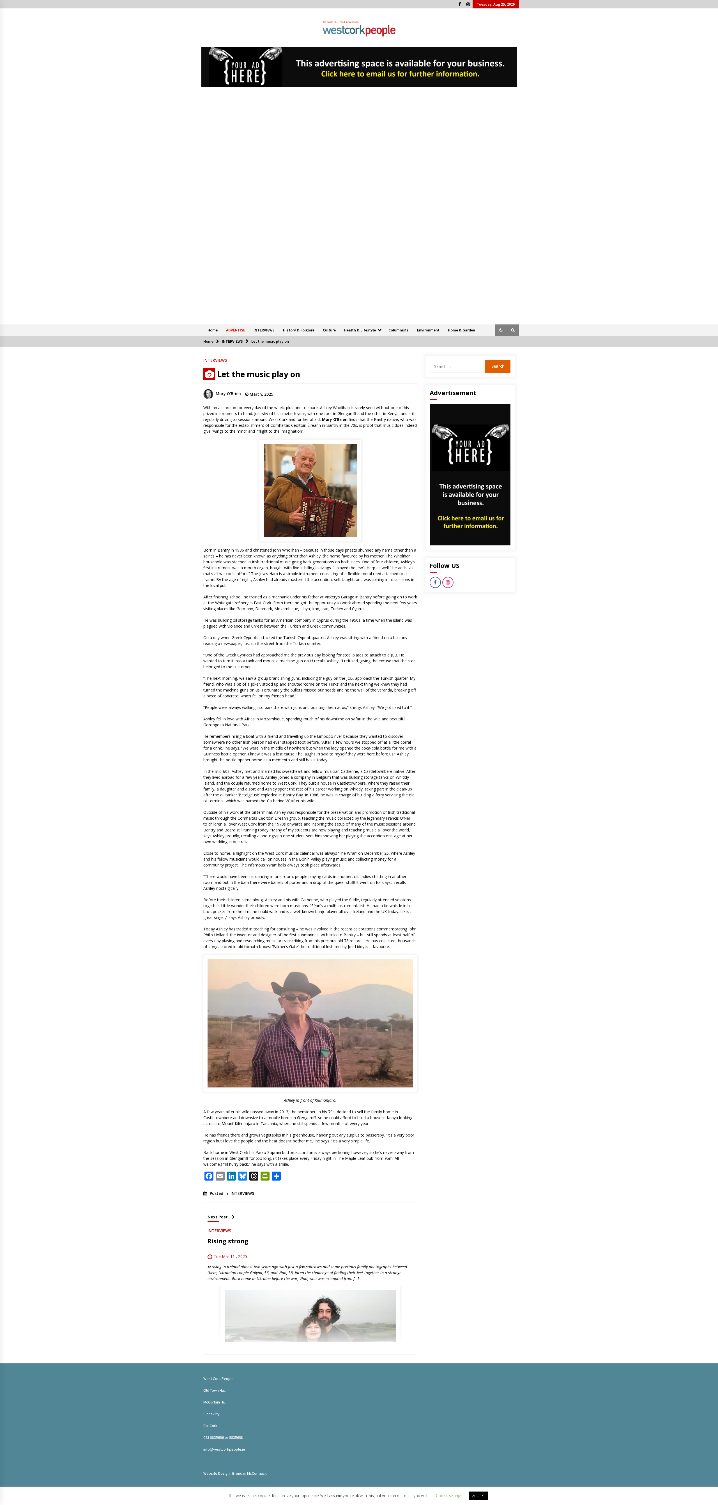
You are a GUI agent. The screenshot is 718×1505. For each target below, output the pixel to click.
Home (213, 330)
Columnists (398, 330)
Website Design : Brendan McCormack (235, 1473)
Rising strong (228, 1241)
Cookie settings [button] (449, 1495)
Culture (329, 330)
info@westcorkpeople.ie (224, 1449)
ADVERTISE (235, 330)
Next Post (218, 1217)
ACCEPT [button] (478, 1496)
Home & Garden (461, 330)
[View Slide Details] (359, 67)
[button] (501, 330)
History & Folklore (298, 330)
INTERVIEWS (264, 330)
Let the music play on (258, 374)
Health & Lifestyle (360, 330)
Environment (428, 330)
